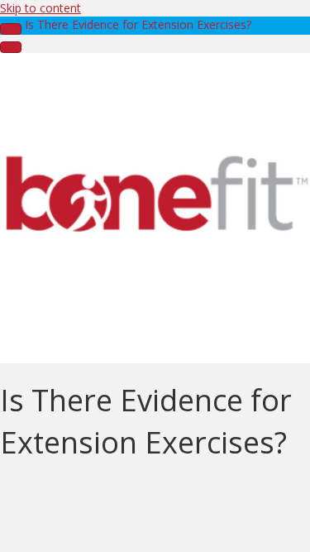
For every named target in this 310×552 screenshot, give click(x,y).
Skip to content (40, 8)
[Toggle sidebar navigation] (10, 29)
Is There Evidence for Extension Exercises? (138, 24)
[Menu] (10, 47)
